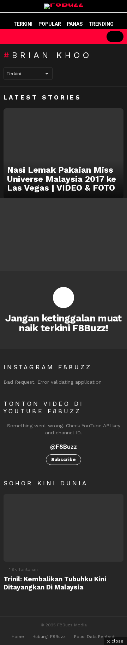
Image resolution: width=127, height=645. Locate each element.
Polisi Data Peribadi (94, 636)
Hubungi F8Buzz (49, 636)
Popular (49, 24)
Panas (75, 24)
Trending (101, 24)
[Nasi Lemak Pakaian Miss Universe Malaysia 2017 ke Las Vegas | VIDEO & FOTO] (63, 153)
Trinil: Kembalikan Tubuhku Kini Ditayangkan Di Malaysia (55, 583)
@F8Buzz (63, 446)
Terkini (22, 24)
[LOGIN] (91, 37)
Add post (115, 36)
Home (18, 636)
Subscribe (63, 459)
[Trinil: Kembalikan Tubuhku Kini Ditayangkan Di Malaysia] (63, 527)
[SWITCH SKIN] (68, 37)
